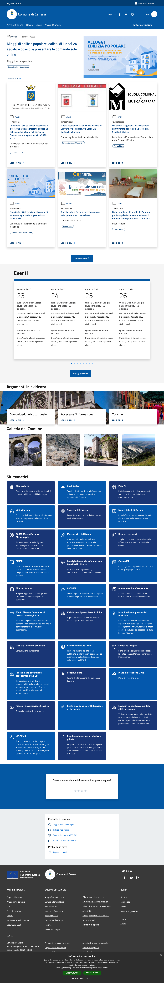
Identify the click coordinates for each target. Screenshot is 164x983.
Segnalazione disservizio (55, 947)
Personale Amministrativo (18, 920)
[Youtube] (125, 14)
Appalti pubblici (51, 915)
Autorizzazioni (89, 920)
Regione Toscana (14, 3)
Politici (10, 915)
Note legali (87, 952)
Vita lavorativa (51, 906)
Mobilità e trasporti (53, 929)
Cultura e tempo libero (54, 901)
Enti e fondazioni (14, 911)
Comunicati (125, 901)
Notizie (69, 203)
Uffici (9, 906)
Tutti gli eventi (79, 373)
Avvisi (14, 36)
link (106, 968)
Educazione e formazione (93, 897)
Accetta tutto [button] (72, 973)
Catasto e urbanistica (54, 920)
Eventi (123, 923)
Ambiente (87, 910)
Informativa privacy (91, 947)
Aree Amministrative (16, 901)
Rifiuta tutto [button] (92, 973)
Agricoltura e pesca (91, 924)
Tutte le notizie (80, 258)
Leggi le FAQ (50, 952)
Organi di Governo (14, 897)
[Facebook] (118, 14)
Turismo (48, 924)
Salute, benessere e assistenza (96, 915)
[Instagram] (131, 14)
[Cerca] (154, 14)
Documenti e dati (14, 924)
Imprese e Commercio (54, 911)
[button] (82, 978)
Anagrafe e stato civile (54, 897)
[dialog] (82, 967)
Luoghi (123, 919)
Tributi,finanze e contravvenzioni (97, 906)
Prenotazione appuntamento (57, 943)
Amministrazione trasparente (95, 943)
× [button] (161, 955)
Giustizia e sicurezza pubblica (95, 901)
